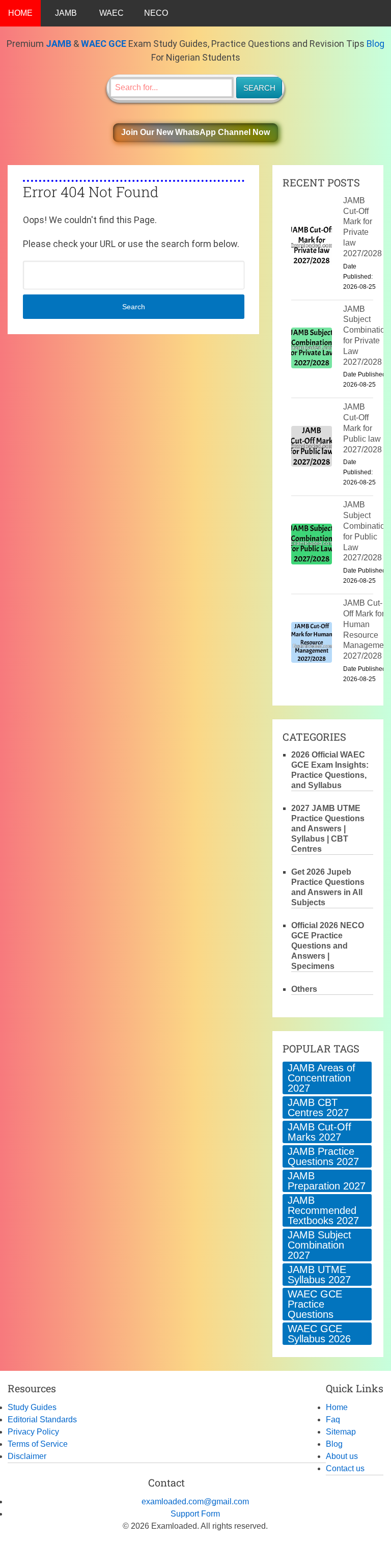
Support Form (195, 1513)
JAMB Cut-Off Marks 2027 (319, 1132)
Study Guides (32, 1407)
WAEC (111, 13)
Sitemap (341, 1431)
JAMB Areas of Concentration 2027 (321, 1078)
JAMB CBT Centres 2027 (318, 1107)
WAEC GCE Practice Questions (315, 1304)
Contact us (345, 1468)
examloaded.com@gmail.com (195, 1501)
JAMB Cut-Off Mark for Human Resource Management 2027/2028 (366, 629)
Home (337, 1407)
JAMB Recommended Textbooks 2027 (323, 1210)
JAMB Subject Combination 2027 (319, 1245)
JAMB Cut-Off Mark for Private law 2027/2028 (362, 227)
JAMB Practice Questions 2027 (323, 1156)
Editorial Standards (42, 1419)
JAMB (66, 13)
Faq (333, 1419)
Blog (375, 43)
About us (342, 1456)
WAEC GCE (103, 43)
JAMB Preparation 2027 (327, 1181)
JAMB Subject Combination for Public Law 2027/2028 (366, 531)
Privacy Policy (33, 1431)
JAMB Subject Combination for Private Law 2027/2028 (366, 335)
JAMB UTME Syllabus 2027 (319, 1274)
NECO (156, 13)
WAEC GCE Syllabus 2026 (319, 1333)
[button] (195, 132)
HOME (20, 13)
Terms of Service (38, 1444)
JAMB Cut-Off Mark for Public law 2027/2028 (362, 427)
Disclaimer (27, 1456)
